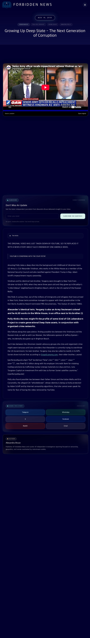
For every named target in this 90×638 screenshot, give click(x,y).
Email (66, 426)
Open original (82, 113)
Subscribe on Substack (72, 216)
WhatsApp (65, 412)
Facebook (65, 419)
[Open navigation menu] (85, 5)
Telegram (25, 412)
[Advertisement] (45, 54)
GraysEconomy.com (49, 355)
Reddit (25, 426)
